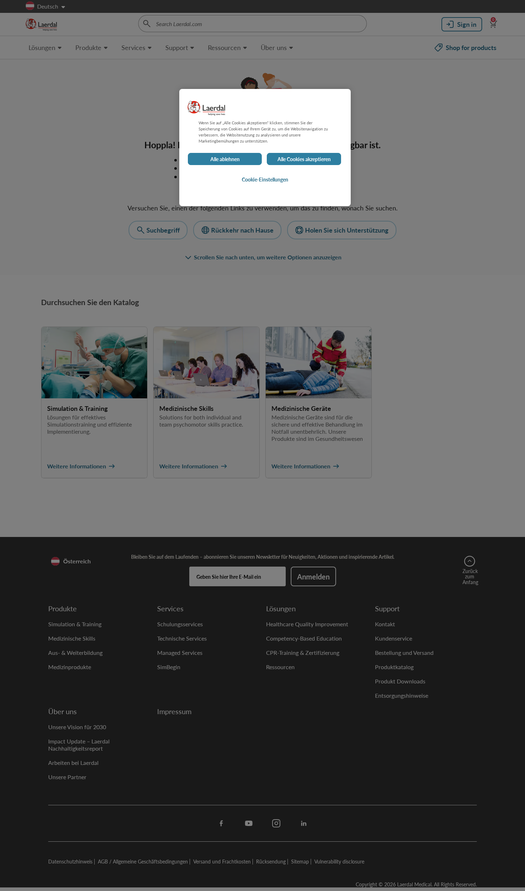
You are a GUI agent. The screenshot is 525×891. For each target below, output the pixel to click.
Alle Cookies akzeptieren (304, 159)
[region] (265, 147)
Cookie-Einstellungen (265, 179)
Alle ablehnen (225, 159)
